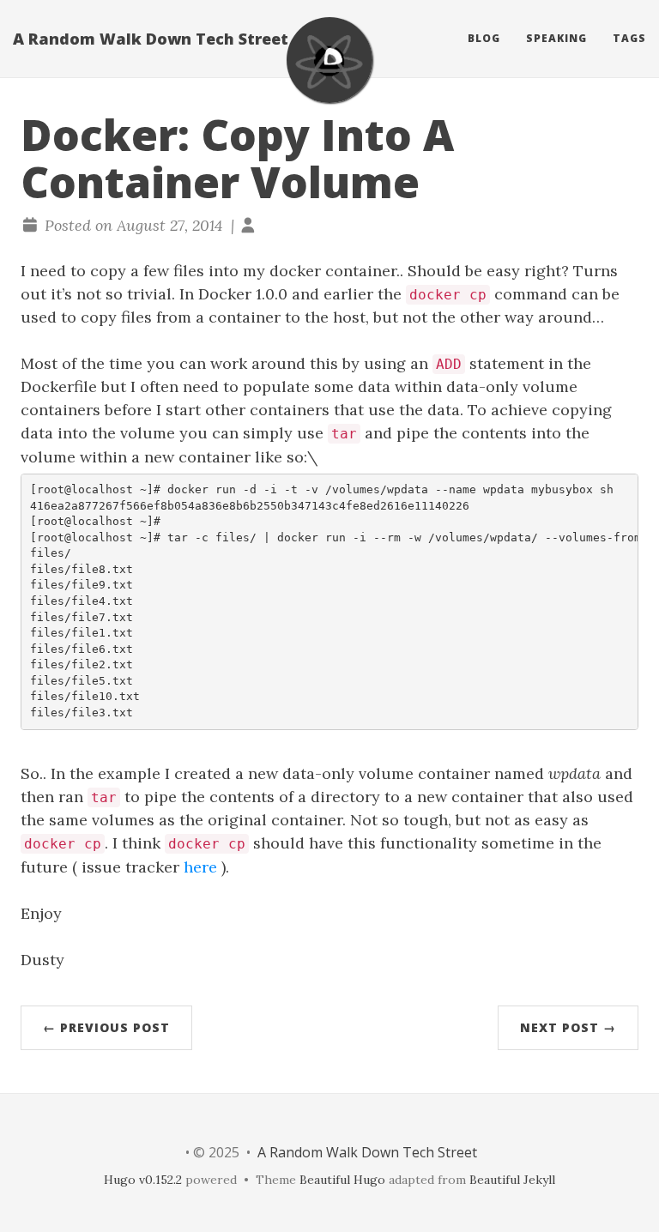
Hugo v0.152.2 (143, 1179)
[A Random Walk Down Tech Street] (329, 60)
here (200, 867)
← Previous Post (106, 1027)
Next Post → (568, 1027)
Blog (484, 38)
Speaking (556, 38)
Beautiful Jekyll (512, 1179)
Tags (629, 38)
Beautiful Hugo (342, 1179)
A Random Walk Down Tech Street (150, 38)
